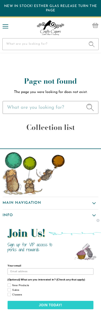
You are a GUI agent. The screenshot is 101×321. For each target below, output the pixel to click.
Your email (14, 265)
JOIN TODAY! (50, 305)
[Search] (92, 44)
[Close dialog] (98, 220)
